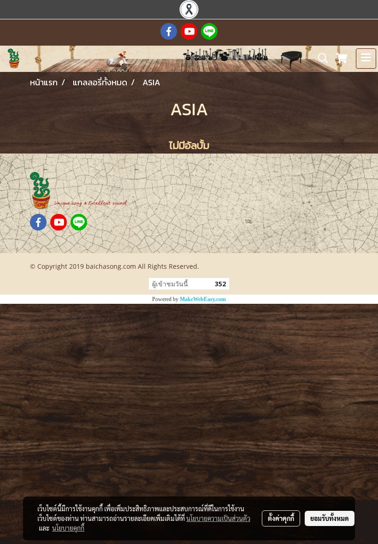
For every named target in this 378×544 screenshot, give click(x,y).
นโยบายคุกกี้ (68, 528)
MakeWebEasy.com (203, 299)
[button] (320, 58)
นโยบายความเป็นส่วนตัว (218, 518)
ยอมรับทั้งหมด (329, 518)
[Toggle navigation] (366, 58)
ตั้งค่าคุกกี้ (281, 518)
